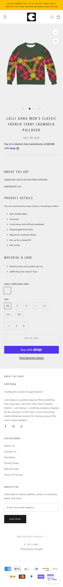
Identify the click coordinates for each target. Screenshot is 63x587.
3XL (19, 314)
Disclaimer (9, 457)
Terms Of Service (13, 474)
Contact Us (10, 451)
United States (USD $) (30, 536)
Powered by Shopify (31, 549)
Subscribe (15, 519)
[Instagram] (13, 426)
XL (44, 306)
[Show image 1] (29, 108)
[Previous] (23, 108)
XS (7, 306)
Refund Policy (11, 469)
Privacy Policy (11, 463)
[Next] (39, 108)
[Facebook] (5, 426)
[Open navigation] (5, 17)
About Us (9, 445)
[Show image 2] (33, 108)
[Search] (52, 16)
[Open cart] (58, 17)
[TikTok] (21, 426)
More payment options (31, 357)
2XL (8, 314)
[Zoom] (55, 32)
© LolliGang (31, 544)
